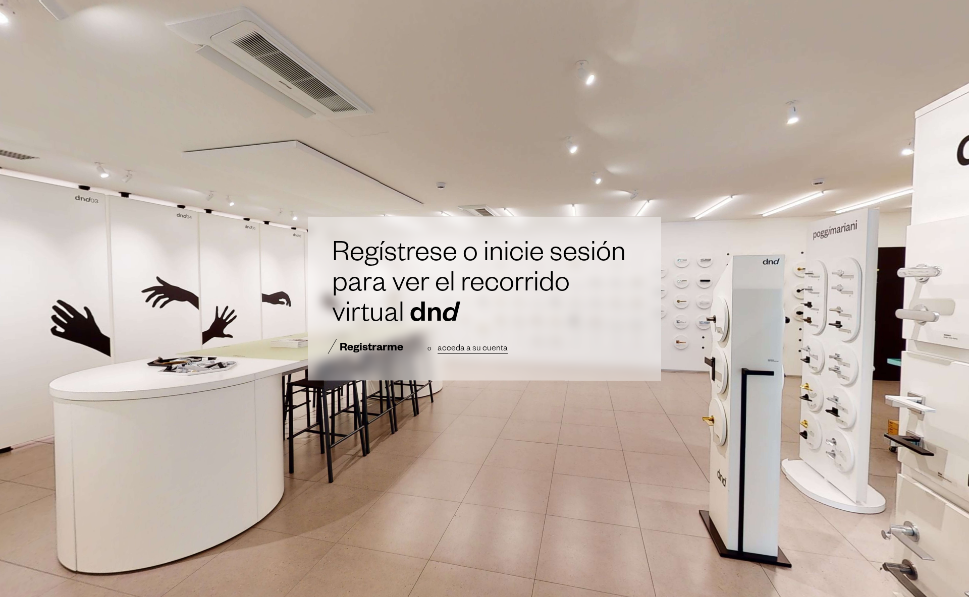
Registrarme (371, 349)
